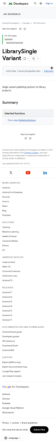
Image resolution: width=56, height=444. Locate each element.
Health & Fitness (9, 236)
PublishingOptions (27, 120)
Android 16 (7, 297)
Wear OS (6, 266)
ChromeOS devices (11, 271)
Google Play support (11, 371)
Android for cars (9, 275)
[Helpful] (20, 29)
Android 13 (7, 310)
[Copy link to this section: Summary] (21, 103)
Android (6, 187)
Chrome (6, 399)
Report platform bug (11, 362)
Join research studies (11, 376)
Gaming (6, 227)
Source (5, 201)
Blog (4, 210)
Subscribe (39, 429)
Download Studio (10, 345)
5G (3, 250)
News (4, 206)
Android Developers (10, 23)
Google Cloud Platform (13, 408)
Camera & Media (10, 241)
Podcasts (6, 215)
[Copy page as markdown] (33, 58)
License (15, 423)
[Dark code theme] (52, 68)
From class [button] (22, 120)
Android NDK (8, 350)
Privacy (5, 245)
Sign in (49, 3)
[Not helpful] (25, 29)
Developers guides (10, 336)
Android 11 (7, 320)
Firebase (6, 403)
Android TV (7, 280)
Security (6, 197)
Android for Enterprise (12, 192)
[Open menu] (4, 3)
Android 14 (7, 306)
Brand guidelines (29, 423)
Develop (26, 23)
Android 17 (7, 292)
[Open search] (35, 3)
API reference (12, 14)
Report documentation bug (14, 366)
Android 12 (7, 315)
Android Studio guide (12, 332)
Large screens (8, 262)
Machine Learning (10, 231)
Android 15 (7, 301)
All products (8, 412)
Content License (31, 152)
